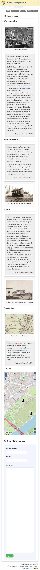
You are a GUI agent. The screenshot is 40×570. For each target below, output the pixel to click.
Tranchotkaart (15, 343)
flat (9, 11)
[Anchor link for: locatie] (12, 368)
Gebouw (15, 11)
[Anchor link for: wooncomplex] (18, 21)
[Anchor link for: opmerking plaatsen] (27, 441)
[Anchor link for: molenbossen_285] (21, 139)
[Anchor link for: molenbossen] (20, 16)
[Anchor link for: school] (11, 209)
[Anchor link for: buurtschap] (16, 308)
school (24, 11)
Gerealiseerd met (28, 568)
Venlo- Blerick (26, 93)
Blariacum (25, 88)
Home (4, 7)
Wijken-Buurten (33, 11)
